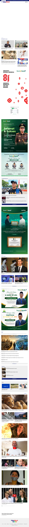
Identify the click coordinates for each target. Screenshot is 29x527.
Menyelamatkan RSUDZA (4, 359)
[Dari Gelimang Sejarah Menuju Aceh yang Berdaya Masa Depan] (14, 342)
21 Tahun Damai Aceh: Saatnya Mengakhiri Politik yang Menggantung (10, 355)
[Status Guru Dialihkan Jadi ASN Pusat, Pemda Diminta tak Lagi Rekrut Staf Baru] (4, 201)
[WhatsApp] (14, 521)
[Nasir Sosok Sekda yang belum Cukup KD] (4, 369)
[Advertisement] (14, 8)
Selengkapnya (14, 204)
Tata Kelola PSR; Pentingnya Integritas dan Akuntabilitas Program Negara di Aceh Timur (12, 357)
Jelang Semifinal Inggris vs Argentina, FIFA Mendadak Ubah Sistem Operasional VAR (6, 283)
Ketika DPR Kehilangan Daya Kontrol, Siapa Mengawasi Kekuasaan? (10, 361)
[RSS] (16, 521)
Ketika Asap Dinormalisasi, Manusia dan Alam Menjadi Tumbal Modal (10, 353)
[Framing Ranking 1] (23, 53)
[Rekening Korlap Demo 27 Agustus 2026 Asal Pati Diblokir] (21, 43)
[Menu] (1, 2)
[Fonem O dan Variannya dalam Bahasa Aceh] (6, 386)
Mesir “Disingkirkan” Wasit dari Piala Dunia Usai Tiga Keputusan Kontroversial (21, 283)
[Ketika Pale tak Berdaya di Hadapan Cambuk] (4, 372)
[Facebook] (13, 521)
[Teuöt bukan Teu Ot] (23, 386)
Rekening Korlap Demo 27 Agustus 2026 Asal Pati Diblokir (21, 48)
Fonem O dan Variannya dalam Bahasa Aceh (5, 389)
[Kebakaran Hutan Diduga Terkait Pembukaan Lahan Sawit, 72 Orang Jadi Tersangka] (7, 43)
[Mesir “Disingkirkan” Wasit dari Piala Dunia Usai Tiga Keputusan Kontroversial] (21, 278)
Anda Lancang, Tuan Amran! (9, 375)
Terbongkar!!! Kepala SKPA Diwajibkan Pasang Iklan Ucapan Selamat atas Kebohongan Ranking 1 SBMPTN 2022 (22, 66)
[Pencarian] (27, 2)
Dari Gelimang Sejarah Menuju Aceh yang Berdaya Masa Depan (9, 351)
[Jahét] (14, 386)
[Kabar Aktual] (6, 2)
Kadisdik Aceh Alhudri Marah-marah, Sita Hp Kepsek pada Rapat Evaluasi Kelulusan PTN (8, 62)
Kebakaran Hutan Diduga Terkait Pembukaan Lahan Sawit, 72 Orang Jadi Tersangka (7, 48)
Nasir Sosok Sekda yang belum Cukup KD (11, 368)
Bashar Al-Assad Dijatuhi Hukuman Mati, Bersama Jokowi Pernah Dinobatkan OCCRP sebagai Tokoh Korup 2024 (14, 273)
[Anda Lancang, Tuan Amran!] (4, 376)
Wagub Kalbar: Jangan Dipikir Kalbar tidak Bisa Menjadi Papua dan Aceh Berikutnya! (15, 198)
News (2, 60)
